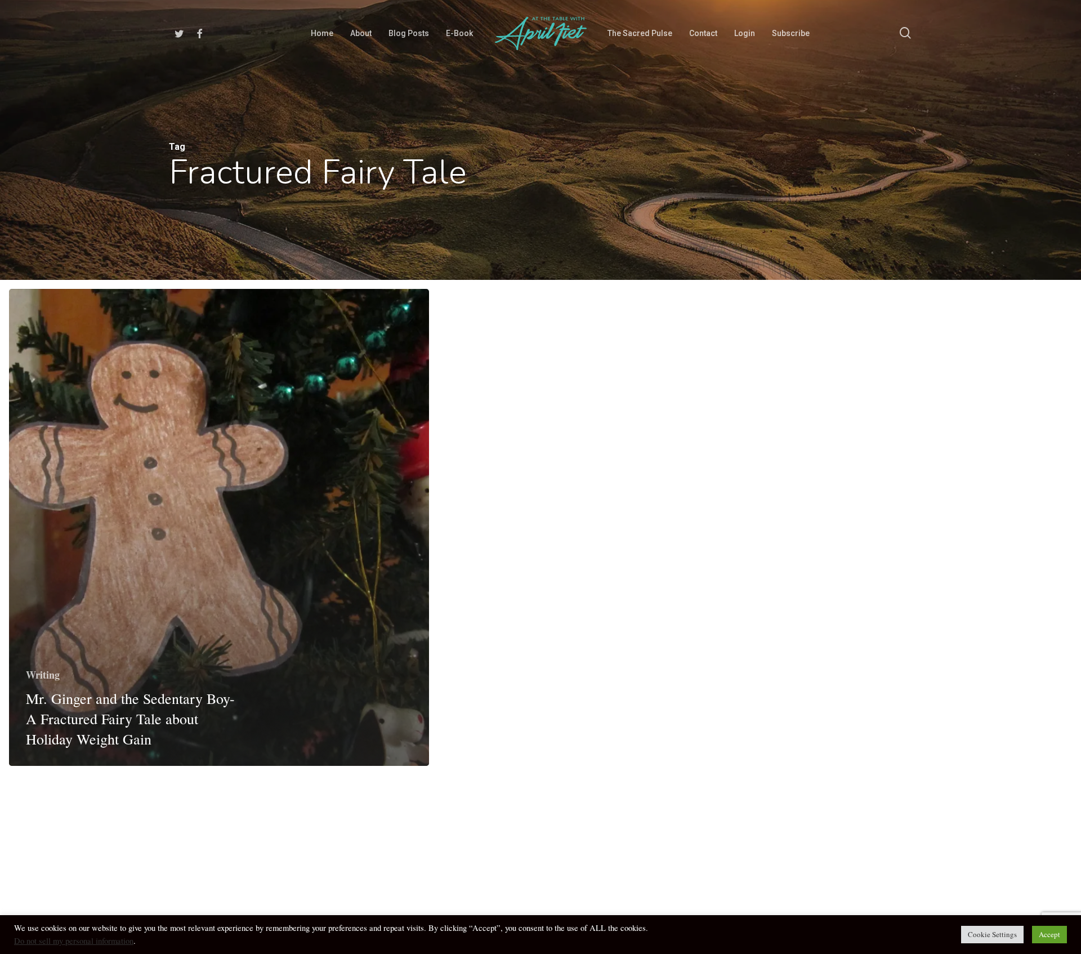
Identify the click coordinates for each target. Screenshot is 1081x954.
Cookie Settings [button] (992, 934)
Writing (43, 674)
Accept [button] (1049, 934)
